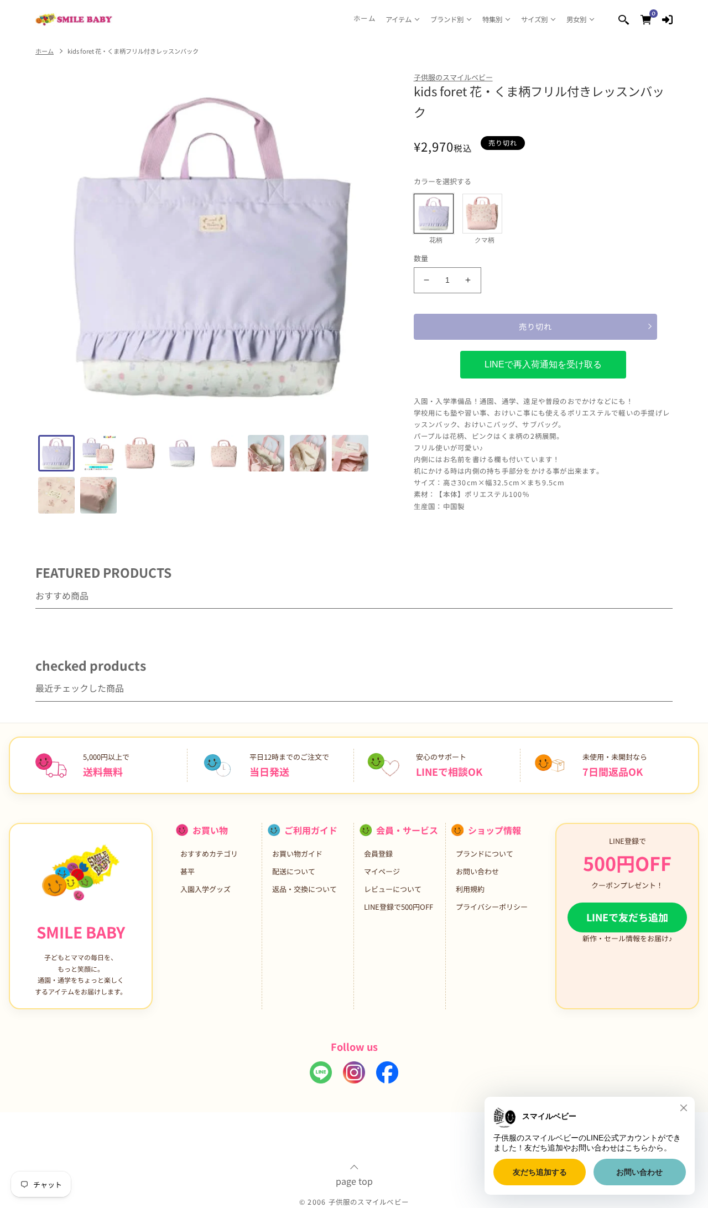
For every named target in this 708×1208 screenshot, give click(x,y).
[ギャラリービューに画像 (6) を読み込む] (266, 453)
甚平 (187, 871)
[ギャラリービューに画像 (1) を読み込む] (56, 453)
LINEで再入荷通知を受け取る (543, 364)
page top (354, 1179)
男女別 (576, 19)
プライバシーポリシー (492, 906)
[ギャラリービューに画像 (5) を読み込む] (224, 453)
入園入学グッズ (205, 889)
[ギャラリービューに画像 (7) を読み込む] (308, 453)
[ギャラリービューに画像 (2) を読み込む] (98, 453)
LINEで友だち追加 (627, 917)
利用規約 (470, 889)
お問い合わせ (477, 871)
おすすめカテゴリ (209, 853)
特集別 (492, 19)
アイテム (399, 19)
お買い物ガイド (297, 853)
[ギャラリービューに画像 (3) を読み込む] (140, 453)
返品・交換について (304, 889)
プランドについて (484, 853)
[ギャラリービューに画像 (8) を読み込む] (350, 453)
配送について (293, 871)
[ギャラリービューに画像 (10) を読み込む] (98, 495)
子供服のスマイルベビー (453, 77)
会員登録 (378, 853)
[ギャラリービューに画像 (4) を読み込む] (182, 453)
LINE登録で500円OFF (398, 906)
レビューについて (392, 889)
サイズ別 (534, 19)
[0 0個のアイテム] (646, 19)
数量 (421, 258)
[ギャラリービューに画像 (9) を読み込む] (56, 495)
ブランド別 (447, 19)
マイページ (382, 871)
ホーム (364, 18)
